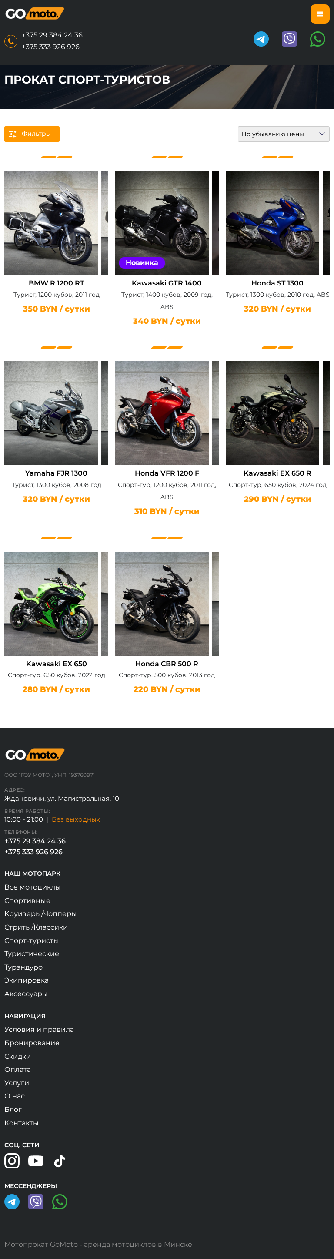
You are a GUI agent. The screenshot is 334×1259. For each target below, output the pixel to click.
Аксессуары (26, 994)
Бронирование (32, 1043)
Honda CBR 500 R (166, 664)
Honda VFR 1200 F (167, 473)
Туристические (31, 954)
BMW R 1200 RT (56, 283)
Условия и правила (39, 1029)
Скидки (17, 1056)
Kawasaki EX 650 (56, 664)
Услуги (16, 1083)
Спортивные (27, 900)
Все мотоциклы (32, 887)
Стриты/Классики (36, 927)
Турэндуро (23, 967)
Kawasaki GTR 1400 (167, 283)
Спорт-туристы (31, 941)
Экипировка (26, 980)
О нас (14, 1096)
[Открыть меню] (320, 14)
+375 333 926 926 (51, 47)
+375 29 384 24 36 (52, 35)
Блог (13, 1109)
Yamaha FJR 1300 (56, 473)
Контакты (21, 1123)
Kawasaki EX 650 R (277, 473)
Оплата (17, 1069)
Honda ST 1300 (277, 283)
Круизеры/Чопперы (40, 914)
